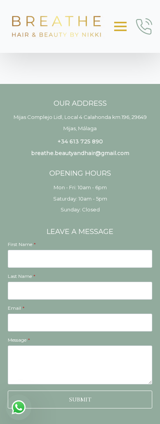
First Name (22, 244)
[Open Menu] (120, 26)
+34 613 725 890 (80, 141)
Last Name (21, 276)
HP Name (14, 232)
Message (19, 340)
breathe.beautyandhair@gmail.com (80, 153)
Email (16, 308)
